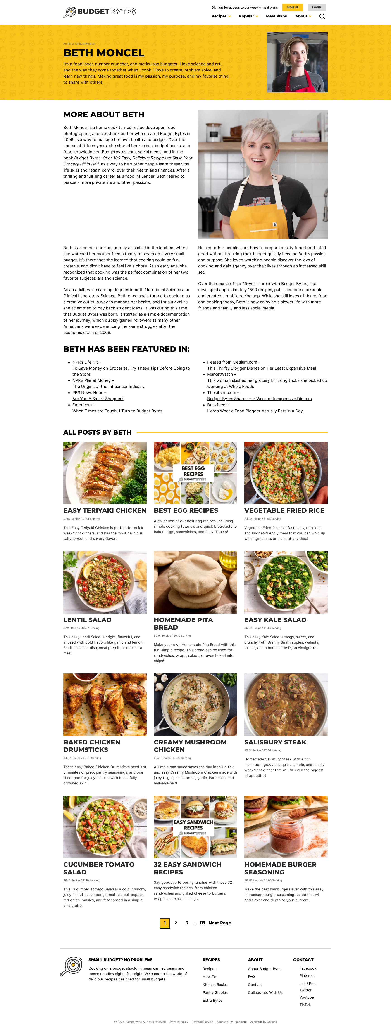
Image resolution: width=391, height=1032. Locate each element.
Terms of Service (202, 1021)
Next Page (220, 924)
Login (316, 7)
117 (203, 924)
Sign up (217, 7)
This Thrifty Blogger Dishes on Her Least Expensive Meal (261, 368)
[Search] (321, 16)
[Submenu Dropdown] (229, 16)
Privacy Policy (179, 1021)
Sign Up (293, 7)
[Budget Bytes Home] (99, 12)
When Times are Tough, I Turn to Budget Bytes (117, 411)
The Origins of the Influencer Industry (108, 386)
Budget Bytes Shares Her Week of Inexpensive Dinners (259, 398)
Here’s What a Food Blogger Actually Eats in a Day (255, 411)
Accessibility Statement (232, 1021)
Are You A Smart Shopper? (98, 398)
